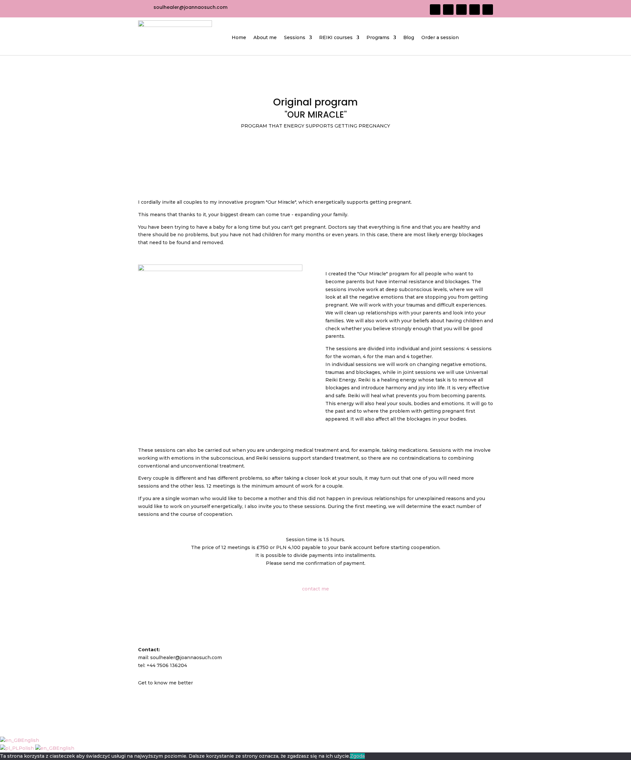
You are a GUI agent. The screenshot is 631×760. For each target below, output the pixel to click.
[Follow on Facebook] (435, 9)
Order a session (440, 37)
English (30, 740)
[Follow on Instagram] (448, 9)
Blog (408, 37)
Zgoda (357, 756)
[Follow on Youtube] (461, 9)
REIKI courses (336, 37)
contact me (315, 589)
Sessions (294, 37)
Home (239, 37)
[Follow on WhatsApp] (474, 9)
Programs (377, 37)
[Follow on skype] (487, 9)
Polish (27, 748)
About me (265, 37)
